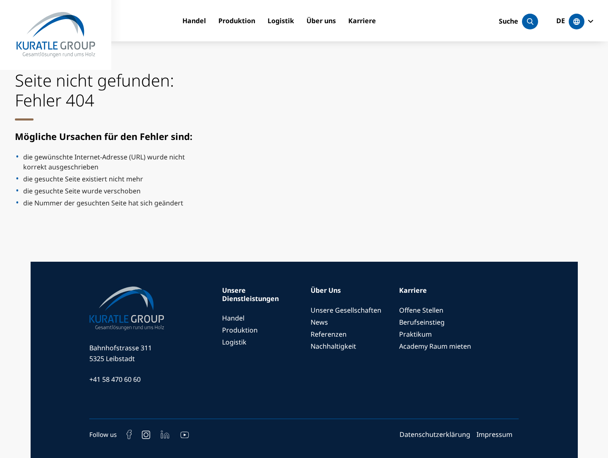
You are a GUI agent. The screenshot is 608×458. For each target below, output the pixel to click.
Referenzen (329, 334)
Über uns (321, 20)
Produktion (236, 20)
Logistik (281, 20)
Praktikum (415, 334)
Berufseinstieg (422, 322)
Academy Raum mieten (435, 346)
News (319, 322)
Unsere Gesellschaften (346, 310)
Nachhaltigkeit (333, 346)
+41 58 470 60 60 (115, 379)
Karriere (362, 20)
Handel (194, 20)
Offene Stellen (421, 310)
